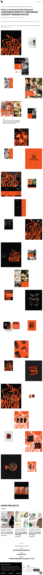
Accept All (3, 573)
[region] (11, 568)
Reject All (11, 573)
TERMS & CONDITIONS (30, 569)
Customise (18, 573)
